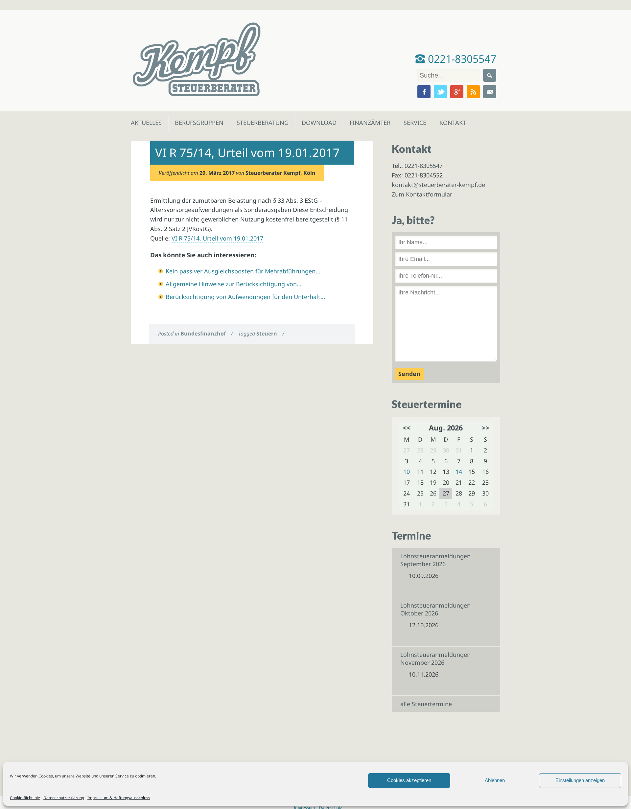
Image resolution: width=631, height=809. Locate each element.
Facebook (424, 91)
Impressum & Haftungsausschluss (118, 797)
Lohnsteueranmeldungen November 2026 (435, 658)
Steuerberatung (259, 123)
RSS (473, 91)
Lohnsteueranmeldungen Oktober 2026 (435, 609)
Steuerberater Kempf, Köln (280, 172)
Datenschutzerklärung (63, 797)
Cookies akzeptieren (409, 780)
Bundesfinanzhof (203, 333)
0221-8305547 (460, 59)
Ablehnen (495, 780)
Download (318, 123)
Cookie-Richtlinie (25, 797)
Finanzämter (368, 123)
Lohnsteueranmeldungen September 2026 (435, 560)
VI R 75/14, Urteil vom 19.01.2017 (217, 238)
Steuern (266, 333)
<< (406, 427)
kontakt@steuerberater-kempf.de (438, 185)
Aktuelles (146, 123)
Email (489, 91)
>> (485, 427)
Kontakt (452, 123)
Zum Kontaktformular (422, 194)
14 (459, 471)
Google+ (456, 91)
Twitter (440, 91)
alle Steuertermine (426, 704)
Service (415, 123)
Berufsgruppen (196, 123)
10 (406, 471)
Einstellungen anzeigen (580, 780)
